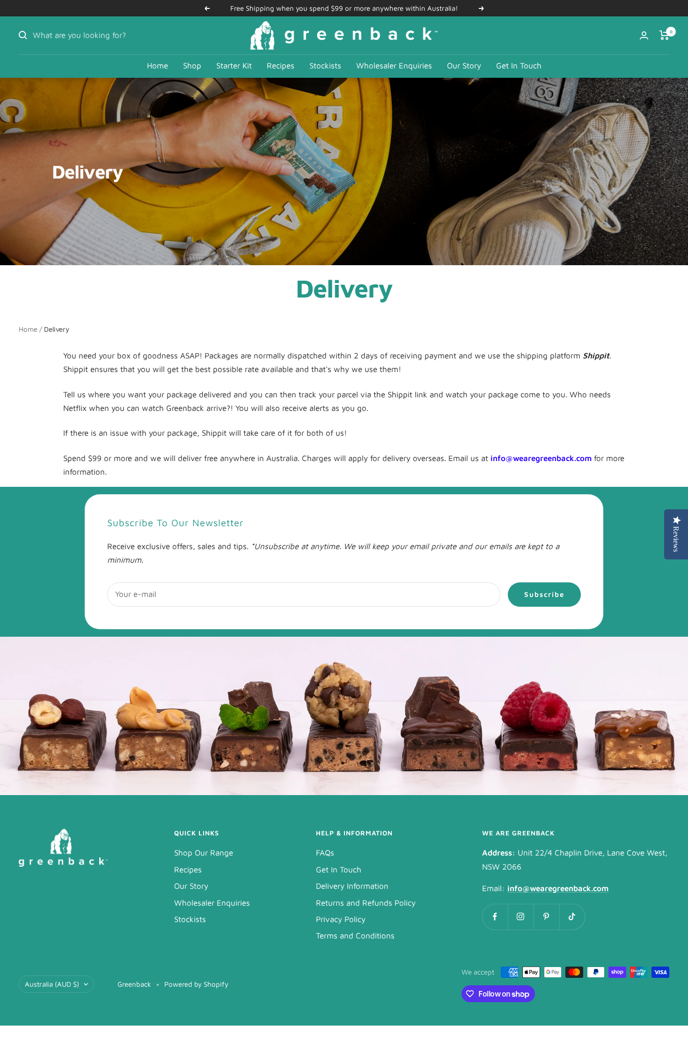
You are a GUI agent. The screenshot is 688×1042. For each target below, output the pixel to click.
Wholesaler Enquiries (394, 65)
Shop (192, 65)
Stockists (325, 65)
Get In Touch (519, 65)
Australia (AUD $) (52, 984)
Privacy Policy (341, 919)
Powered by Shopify (196, 984)
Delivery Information (352, 886)
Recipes (280, 65)
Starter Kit (234, 65)
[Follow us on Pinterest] (546, 917)
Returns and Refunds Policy (366, 903)
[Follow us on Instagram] (521, 917)
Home (157, 65)
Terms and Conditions (355, 935)
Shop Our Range (203, 852)
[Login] (644, 35)
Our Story (464, 65)
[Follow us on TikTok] (572, 917)
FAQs (325, 852)
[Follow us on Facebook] (495, 917)
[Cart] (664, 35)
